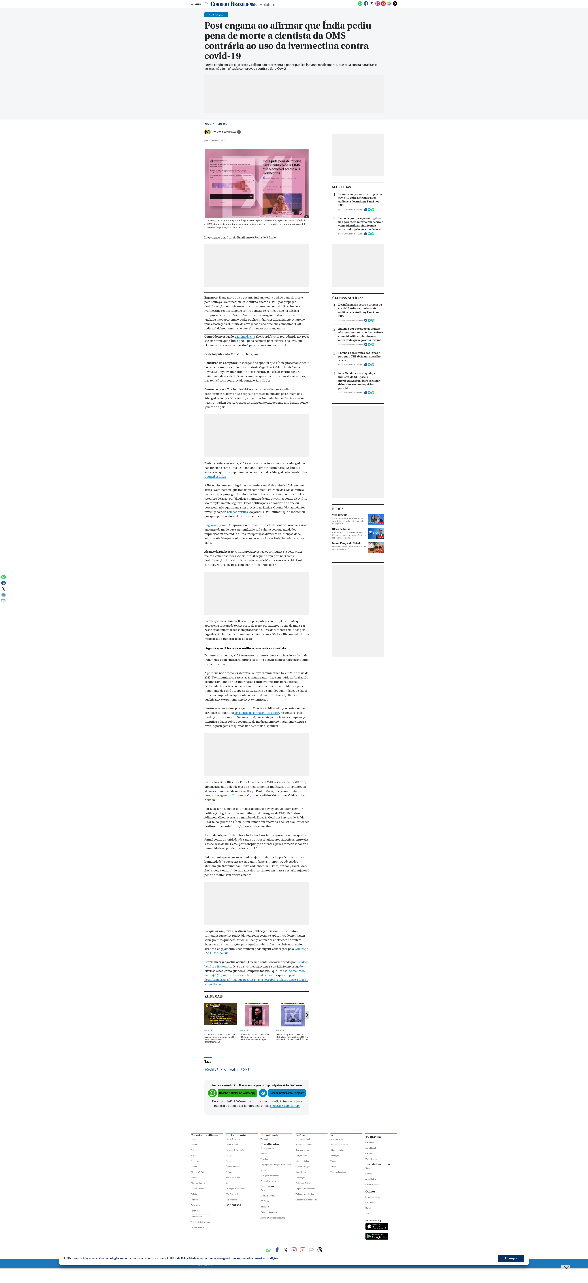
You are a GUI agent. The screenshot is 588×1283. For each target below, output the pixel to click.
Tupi (367, 1213)
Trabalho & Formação (235, 1150)
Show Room (301, 1172)
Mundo (194, 1166)
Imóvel (300, 1135)
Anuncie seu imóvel (304, 1144)
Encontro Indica (372, 1184)
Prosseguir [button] (511, 1258)
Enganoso (210, 525)
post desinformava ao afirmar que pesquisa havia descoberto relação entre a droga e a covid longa (256, 980)
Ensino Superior (232, 1144)
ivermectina (230, 1069)
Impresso (267, 1186)
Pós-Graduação (232, 1194)
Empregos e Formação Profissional (275, 1164)
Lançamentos (301, 1155)
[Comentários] (3, 602)
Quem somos (196, 1216)
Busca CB (264, 1207)
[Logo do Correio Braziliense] (233, 4)
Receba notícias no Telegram (287, 1093)
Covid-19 (212, 1069)
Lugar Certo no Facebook (307, 1188)
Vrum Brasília (371, 1159)
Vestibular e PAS (233, 1177)
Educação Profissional (235, 1188)
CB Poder (369, 1153)
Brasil (193, 1155)
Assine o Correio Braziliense (272, 1218)
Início (207, 124)
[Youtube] (383, 5)
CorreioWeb (269, 1135)
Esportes (194, 1177)
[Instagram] (377, 5)
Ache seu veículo (337, 1139)
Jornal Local (370, 1148)
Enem (228, 1161)
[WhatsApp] (360, 5)
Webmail (264, 1139)
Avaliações (335, 1155)
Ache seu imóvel (303, 1139)
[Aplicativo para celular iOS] (376, 1227)
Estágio (229, 1155)
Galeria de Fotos (303, 1183)
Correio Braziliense (204, 1135)
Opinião (194, 1194)
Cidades (194, 1144)
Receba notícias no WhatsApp (237, 1093)
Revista (368, 1173)
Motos (333, 1166)
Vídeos (333, 1161)
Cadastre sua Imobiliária (306, 1199)
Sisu (227, 1183)
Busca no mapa (302, 1150)
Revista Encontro (377, 1164)
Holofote (221, 124)
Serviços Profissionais (269, 1175)
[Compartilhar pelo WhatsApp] (372, 211)
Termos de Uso (197, 1227)
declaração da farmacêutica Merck (256, 712)
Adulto (263, 1170)
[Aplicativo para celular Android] (376, 1236)
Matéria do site (245, 336)
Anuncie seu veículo (339, 1144)
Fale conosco (231, 1199)
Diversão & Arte (198, 1172)
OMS (246, 1069)
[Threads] (395, 5)
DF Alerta (369, 1142)
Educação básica (233, 1139)
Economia (195, 1161)
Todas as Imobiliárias (305, 1194)
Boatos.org (224, 966)
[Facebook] (366, 5)
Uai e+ (368, 1208)
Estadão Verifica (237, 512)
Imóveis (263, 1153)
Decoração (300, 1177)
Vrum (334, 1135)
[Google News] (389, 5)
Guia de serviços (303, 1166)
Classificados (269, 1144)
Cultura (229, 1172)
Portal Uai (369, 1202)
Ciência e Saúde (197, 1188)
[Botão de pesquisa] (205, 3)
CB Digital (264, 1201)
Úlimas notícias (302, 1161)
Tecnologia (195, 1205)
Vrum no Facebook (338, 1172)
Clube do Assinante (268, 1212)
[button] (280, 1258)
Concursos (233, 1205)
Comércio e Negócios (269, 1181)
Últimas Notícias (233, 1166)
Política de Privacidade (200, 1222)
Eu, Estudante (236, 1135)
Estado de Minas (372, 1197)
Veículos (264, 1159)
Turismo (194, 1210)
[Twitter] (371, 5)
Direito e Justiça (198, 1183)
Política (194, 1150)
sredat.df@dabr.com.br (285, 1105)
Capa (193, 1139)
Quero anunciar (267, 1148)
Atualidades (370, 1179)
